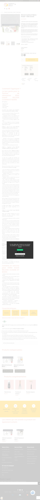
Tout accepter (19, 249)
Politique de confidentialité (20, 255)
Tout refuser (20, 251)
